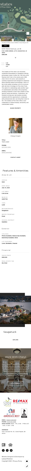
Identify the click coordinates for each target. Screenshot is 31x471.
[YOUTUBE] (11, 450)
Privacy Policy (17, 461)
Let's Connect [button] (15, 383)
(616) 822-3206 (6, 147)
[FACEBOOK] (3, 450)
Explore (15, 339)
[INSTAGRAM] (7, 450)
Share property (15, 108)
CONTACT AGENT (15, 157)
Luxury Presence (7, 458)
